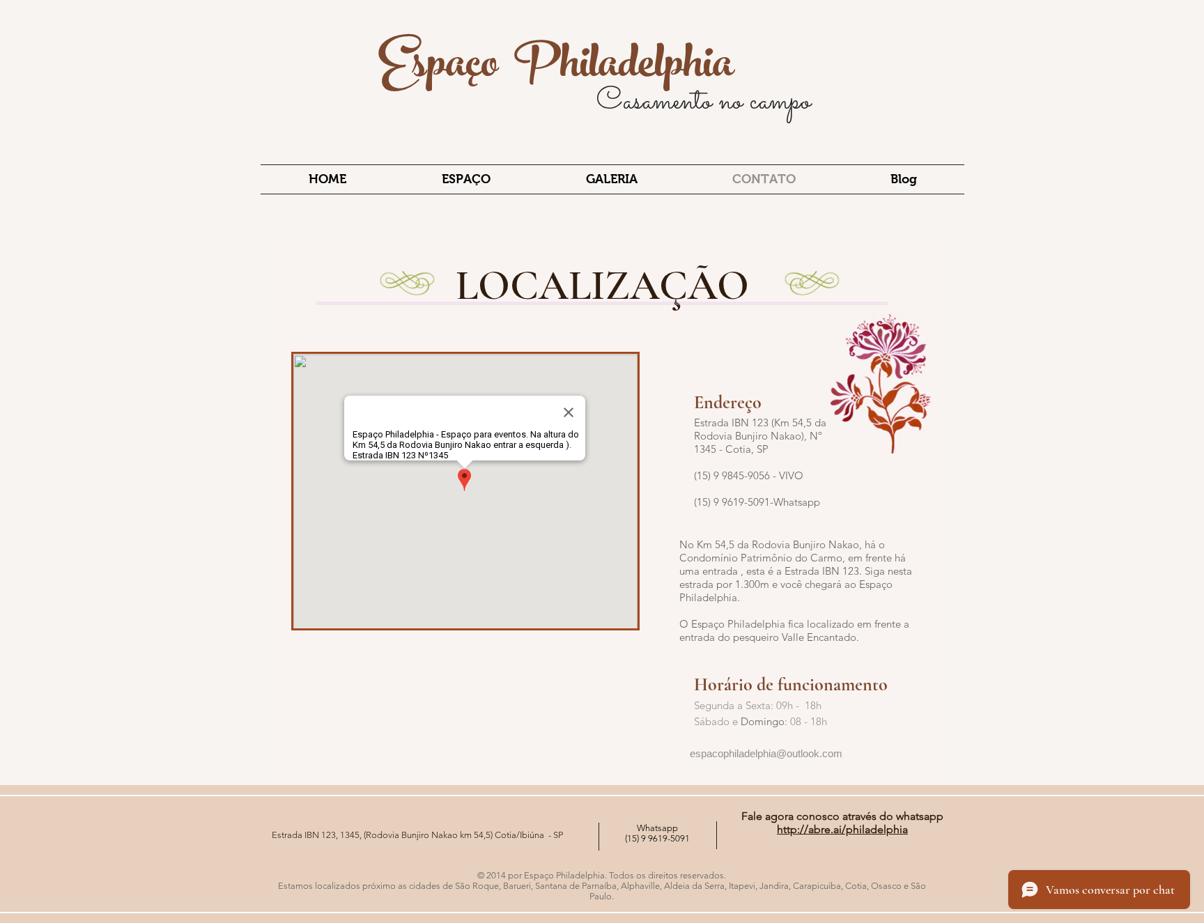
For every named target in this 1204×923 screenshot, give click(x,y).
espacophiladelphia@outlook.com (766, 753)
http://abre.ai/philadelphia (842, 829)
